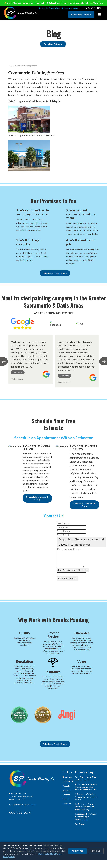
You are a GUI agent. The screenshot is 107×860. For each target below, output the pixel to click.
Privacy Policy (9, 857)
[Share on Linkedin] (21, 173)
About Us (67, 790)
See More (79, 824)
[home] (21, 12)
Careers (66, 799)
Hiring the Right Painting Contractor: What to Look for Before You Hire (86, 787)
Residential (67, 777)
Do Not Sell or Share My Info (50, 854)
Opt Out (95, 851)
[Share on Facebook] (10, 173)
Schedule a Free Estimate (55, 273)
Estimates (67, 803)
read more (17, 372)
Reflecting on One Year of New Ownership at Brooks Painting (85, 807)
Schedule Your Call (68, 578)
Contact (66, 794)
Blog (10, 66)
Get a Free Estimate (53, 44)
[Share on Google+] (16, 173)
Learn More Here (95, 3)
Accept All (77, 851)
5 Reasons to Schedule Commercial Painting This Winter (86, 797)
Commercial (68, 781)
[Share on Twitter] (26, 173)
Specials (66, 786)
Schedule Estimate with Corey (37, 498)
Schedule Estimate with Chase (84, 504)
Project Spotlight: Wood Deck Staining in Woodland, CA (85, 816)
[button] (99, 14)
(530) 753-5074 (20, 812)
